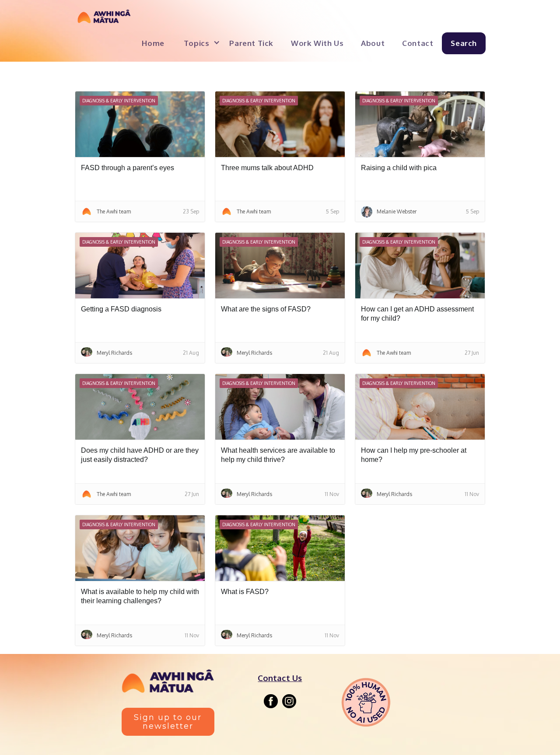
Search (464, 43)
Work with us (317, 43)
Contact (417, 43)
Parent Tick (251, 43)
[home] (104, 18)
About (373, 43)
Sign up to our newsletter (168, 722)
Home (153, 43)
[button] (198, 42)
